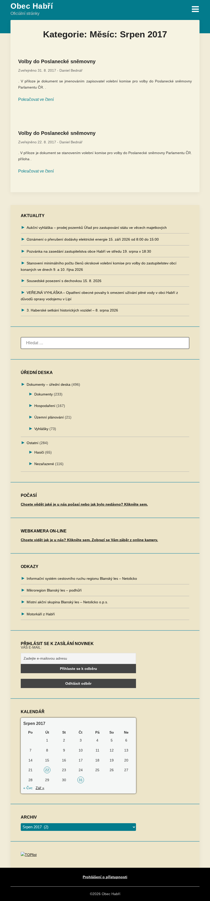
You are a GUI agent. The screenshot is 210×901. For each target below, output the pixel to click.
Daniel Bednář (70, 70)
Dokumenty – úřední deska (48, 384)
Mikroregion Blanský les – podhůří (54, 590)
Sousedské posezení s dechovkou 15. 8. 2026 (64, 281)
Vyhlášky (41, 429)
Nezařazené (44, 464)
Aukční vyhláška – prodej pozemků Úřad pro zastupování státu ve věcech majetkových (97, 228)
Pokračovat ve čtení (36, 99)
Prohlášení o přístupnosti (105, 877)
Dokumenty (43, 394)
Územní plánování (49, 417)
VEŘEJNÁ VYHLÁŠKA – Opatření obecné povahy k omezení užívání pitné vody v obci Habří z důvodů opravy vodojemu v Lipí (99, 296)
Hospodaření (44, 406)
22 (47, 770)
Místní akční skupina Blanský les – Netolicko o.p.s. (67, 602)
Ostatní (32, 443)
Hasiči (39, 452)
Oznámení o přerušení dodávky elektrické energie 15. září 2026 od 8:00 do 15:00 (93, 239)
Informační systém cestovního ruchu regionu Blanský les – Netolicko (82, 578)
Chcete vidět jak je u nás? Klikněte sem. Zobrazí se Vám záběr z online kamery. (89, 540)
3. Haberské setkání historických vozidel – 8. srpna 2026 (72, 310)
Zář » (40, 788)
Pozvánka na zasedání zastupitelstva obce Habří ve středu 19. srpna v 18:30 (89, 251)
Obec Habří (31, 6)
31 (81, 780)
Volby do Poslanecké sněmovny (57, 61)
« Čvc (28, 788)
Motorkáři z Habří (41, 614)
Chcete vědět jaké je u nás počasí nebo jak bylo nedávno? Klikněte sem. (84, 504)
